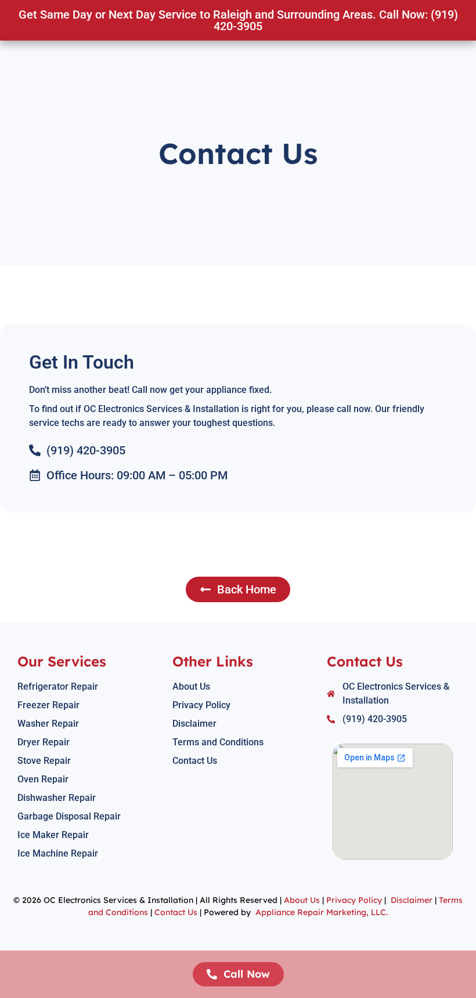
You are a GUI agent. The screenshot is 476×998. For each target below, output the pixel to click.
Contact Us (175, 912)
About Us (302, 900)
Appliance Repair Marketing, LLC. (321, 912)
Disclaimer (411, 900)
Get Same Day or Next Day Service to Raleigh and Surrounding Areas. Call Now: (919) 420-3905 (238, 20)
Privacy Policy (353, 900)
